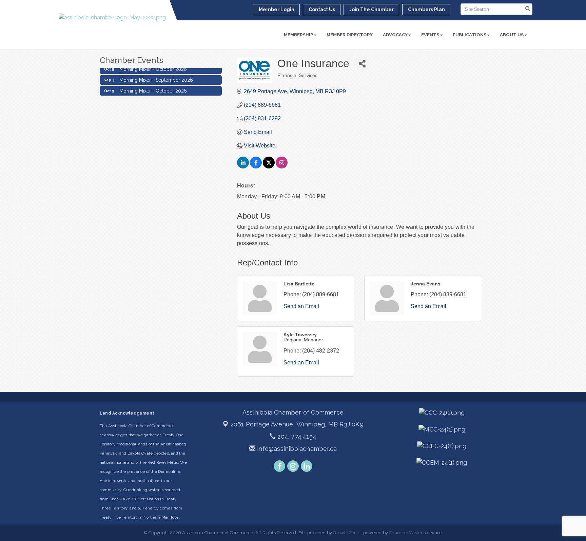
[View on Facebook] (256, 166)
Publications (469, 34)
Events (430, 34)
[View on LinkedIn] (243, 166)
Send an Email (301, 306)
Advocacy (395, 34)
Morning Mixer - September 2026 (156, 77)
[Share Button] (362, 63)
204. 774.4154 (296, 436)
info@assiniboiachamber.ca (296, 448)
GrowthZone (346, 532)
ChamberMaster (406, 532)
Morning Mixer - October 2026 (153, 88)
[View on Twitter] (269, 166)
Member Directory (350, 34)
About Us (512, 34)
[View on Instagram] (282, 166)
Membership (298, 34)
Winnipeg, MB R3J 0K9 (297, 424)
